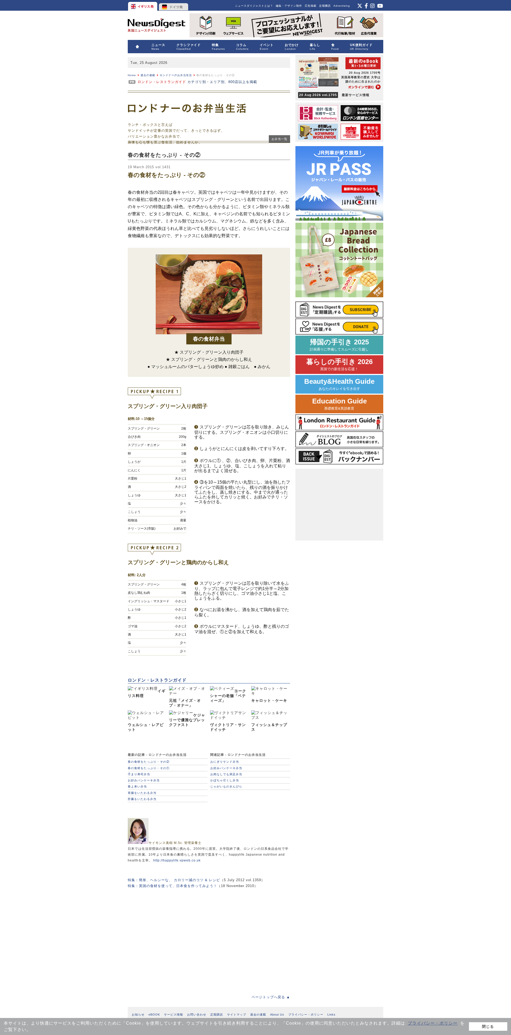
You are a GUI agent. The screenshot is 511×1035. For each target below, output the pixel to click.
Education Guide (339, 403)
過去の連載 (148, 75)
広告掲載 (310, 5)
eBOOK (154, 1014)
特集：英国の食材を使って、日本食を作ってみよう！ (172, 886)
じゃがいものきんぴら (226, 786)
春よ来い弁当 (137, 786)
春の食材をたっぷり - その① (149, 768)
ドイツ (173, 5)
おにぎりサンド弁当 (224, 761)
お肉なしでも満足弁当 (226, 774)
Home (132, 75)
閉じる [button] (488, 1026)
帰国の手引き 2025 (339, 344)
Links (331, 1014)
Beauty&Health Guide (339, 384)
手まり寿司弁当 (139, 774)
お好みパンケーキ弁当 (144, 780)
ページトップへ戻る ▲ (271, 997)
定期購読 (325, 5)
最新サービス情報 (334, 95)
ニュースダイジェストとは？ (254, 5)
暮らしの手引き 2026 (339, 364)
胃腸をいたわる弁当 (142, 792)
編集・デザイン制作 (289, 5)
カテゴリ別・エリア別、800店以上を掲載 (197, 82)
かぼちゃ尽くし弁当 (224, 780)
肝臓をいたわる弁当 (142, 799)
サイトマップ (236, 1014)
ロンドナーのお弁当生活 (176, 75)
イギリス (143, 5)
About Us (277, 1014)
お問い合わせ (196, 1014)
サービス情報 (173, 1014)
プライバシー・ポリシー (433, 1023)
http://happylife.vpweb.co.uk (177, 860)
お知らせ (138, 1014)
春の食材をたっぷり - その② (149, 761)
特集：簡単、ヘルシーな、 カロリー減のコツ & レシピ (174, 880)
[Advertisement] (209, 937)
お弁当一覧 (279, 139)
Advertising (341, 5)
